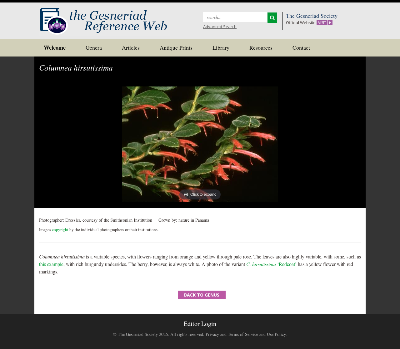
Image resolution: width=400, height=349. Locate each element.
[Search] (272, 17)
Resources (260, 47)
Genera (94, 47)
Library (220, 47)
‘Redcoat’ (271, 264)
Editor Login (200, 323)
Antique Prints (176, 47)
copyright (60, 229)
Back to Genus (201, 295)
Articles (131, 47)
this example (51, 264)
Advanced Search (220, 26)
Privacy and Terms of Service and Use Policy (246, 334)
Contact (301, 47)
